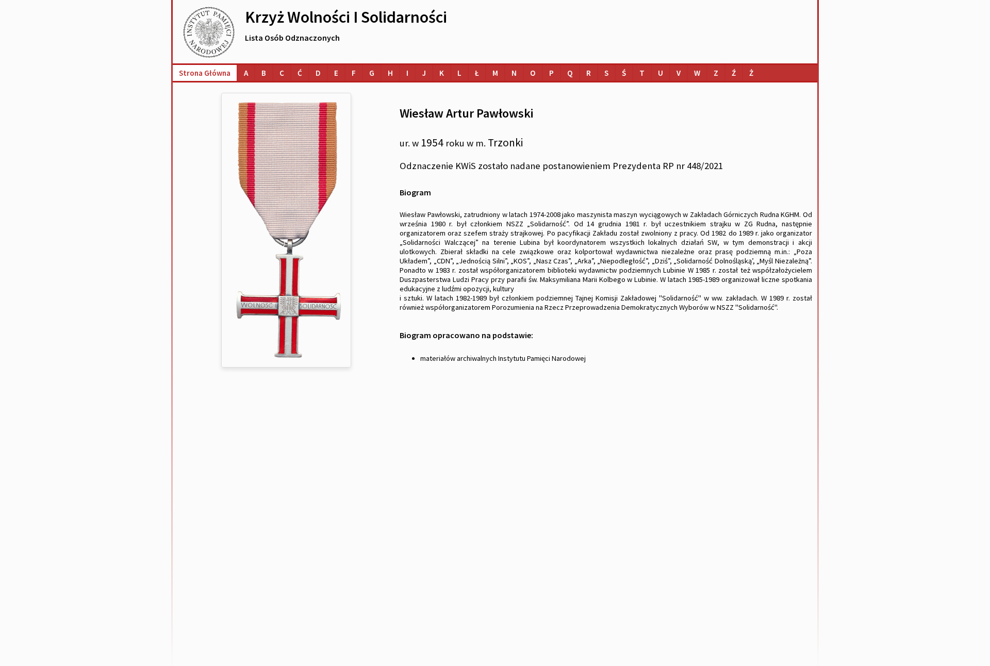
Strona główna (204, 73)
